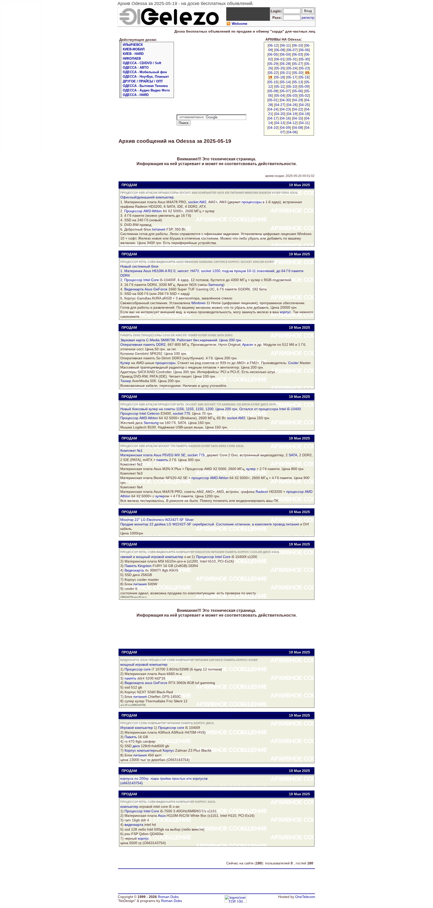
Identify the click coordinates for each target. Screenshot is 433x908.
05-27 (297, 64)
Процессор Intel (133, 413)
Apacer (247, 345)
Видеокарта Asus (138, 289)
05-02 (304, 95)
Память (131, 566)
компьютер (165, 197)
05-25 (279, 68)
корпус (285, 312)
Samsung (215, 285)
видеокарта (134, 825)
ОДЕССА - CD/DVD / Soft (142, 63)
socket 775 (181, 413)
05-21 (285, 73)
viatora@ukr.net (218, 185)
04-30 (285, 100)
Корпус (130, 750)
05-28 (285, 64)
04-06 (292, 132)
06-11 (285, 45)
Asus (162, 816)
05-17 (291, 77)
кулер (251, 469)
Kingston (145, 566)
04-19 (292, 114)
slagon (164, 544)
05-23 (304, 68)
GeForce (160, 289)
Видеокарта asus (138, 683)
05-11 (279, 86)
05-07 (285, 91)
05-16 (304, 77)
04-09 (285, 128)
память (162, 460)
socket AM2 (197, 202)
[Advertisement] (22, 77)
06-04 (285, 54)
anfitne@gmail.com (221, 512)
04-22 (297, 109)
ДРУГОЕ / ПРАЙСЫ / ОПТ (143, 81)
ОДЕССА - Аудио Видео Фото (146, 90)
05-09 (304, 86)
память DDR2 (154, 345)
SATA (293, 455)
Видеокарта (134, 570)
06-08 (279, 50)
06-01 (279, 59)
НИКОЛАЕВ (132, 58)
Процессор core (138, 669)
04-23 (285, 109)
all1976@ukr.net (218, 544)
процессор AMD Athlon (210, 478)
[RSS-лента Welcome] (228, 24)
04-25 (304, 105)
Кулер (125, 363)
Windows (198, 303)
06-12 (273, 45)
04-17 (273, 118)
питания (158, 229)
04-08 (297, 128)
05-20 (297, 73)
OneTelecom (305, 897)
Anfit (162, 512)
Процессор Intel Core (141, 280)
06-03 (297, 54)
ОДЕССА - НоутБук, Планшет (146, 76)
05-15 (273, 82)
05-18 (279, 77)
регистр (308, 18)
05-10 (291, 86)
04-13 (279, 123)
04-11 (304, 123)
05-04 (279, 95)
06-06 (304, 50)
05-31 (292, 59)
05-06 (297, 91)
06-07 (292, 50)
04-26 (292, 105)
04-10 (273, 128)
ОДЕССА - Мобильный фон (145, 72)
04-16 (285, 118)
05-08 (273, 91)
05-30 (304, 59)
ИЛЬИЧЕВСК (133, 45)
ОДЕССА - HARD (136, 95)
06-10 (297, 45)
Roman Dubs (168, 897)
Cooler (293, 363)
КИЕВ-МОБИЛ (134, 49)
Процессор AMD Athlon (143, 211)
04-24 (273, 109)
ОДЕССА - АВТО (136, 67)
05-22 (273, 73)
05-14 (285, 82)
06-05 (273, 54)
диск (136, 746)
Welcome (239, 24)
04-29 (297, 100)
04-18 (304, 114)
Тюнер (125, 381)
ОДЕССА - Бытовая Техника (145, 86)
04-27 (279, 105)
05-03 (292, 95)
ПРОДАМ (129, 185)
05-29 (273, 64)
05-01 (273, 100)
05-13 (297, 82)
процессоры (252, 202)
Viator (163, 185)
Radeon (262, 492)
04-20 (279, 114)
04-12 (292, 123)
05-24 (292, 68)
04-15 (297, 118)
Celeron (153, 413)
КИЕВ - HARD (133, 54)
